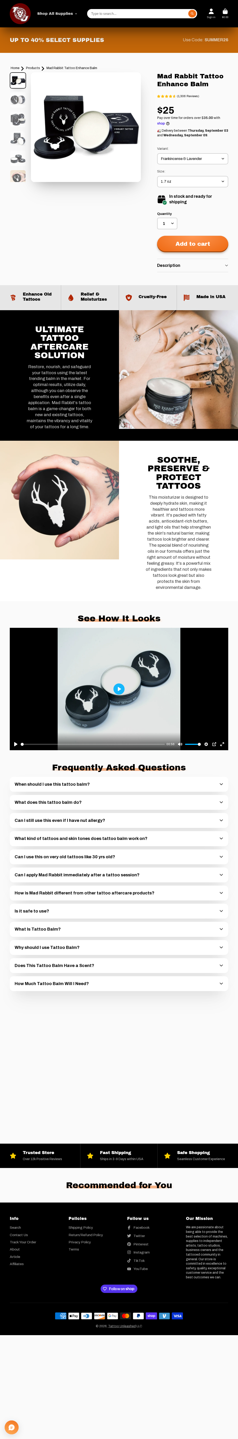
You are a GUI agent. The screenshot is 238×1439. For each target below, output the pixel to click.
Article (15, 1257)
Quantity (164, 214)
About (15, 1249)
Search (15, 1227)
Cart (225, 14)
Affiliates (17, 1264)
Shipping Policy (81, 1227)
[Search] (192, 14)
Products (33, 68)
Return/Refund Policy (86, 1235)
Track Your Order (23, 1242)
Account (211, 14)
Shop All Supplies (55, 14)
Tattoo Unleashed (122, 1326)
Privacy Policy (80, 1242)
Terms (74, 1249)
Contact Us (19, 1235)
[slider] (93, 744)
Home (15, 68)
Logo (20, 13)
